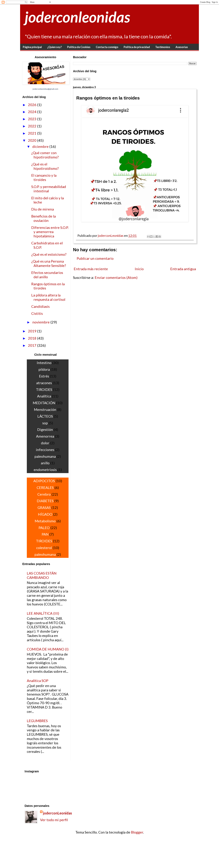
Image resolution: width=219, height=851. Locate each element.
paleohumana (45, 456)
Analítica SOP (37, 680)
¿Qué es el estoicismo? (48, 254)
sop (45, 423)
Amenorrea (45, 436)
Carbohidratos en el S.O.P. (47, 245)
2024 (32, 112)
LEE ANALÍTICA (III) (43, 613)
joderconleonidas (77, 17)
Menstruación (45, 409)
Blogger (137, 832)
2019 (32, 331)
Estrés (44, 376)
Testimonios (162, 47)
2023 (32, 119)
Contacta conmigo (107, 47)
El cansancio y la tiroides (43, 177)
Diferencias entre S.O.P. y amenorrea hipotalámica (50, 231)
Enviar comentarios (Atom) (116, 277)
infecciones (45, 449)
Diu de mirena (42, 209)
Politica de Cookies (78, 47)
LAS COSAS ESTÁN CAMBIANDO (41, 575)
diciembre (40, 146)
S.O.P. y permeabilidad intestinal (48, 188)
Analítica (44, 396)
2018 (32, 338)
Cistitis (37, 313)
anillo (45, 463)
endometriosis (45, 469)
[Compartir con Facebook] (156, 236)
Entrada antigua (183, 269)
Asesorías (181, 47)
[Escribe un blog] (151, 236)
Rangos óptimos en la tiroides (48, 286)
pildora (44, 369)
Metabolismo (45, 521)
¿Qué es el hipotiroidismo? (45, 166)
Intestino (44, 362)
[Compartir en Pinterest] (159, 236)
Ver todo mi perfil (54, 820)
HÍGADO (45, 514)
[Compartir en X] (154, 236)
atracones (44, 383)
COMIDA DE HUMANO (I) (48, 649)
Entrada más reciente (91, 269)
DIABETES (45, 501)
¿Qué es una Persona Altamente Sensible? (48, 263)
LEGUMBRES (37, 721)
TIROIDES (44, 389)
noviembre (41, 322)
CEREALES (45, 487)
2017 (32, 345)
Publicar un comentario (95, 258)
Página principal (32, 47)
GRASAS (44, 507)
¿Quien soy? (54, 47)
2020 (32, 140)
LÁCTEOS (45, 416)
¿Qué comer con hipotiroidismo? (45, 155)
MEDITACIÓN (44, 403)
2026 (32, 104)
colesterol (44, 547)
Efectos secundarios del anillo (47, 274)
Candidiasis (40, 306)
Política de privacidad (137, 47)
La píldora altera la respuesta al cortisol (48, 297)
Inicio (139, 269)
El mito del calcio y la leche (47, 200)
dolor (45, 443)
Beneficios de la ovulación (43, 218)
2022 (32, 126)
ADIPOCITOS (44, 481)
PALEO (44, 527)
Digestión (45, 429)
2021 (32, 133)
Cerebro (44, 494)
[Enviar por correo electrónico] (148, 236)
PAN (45, 534)
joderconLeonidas (57, 813)
